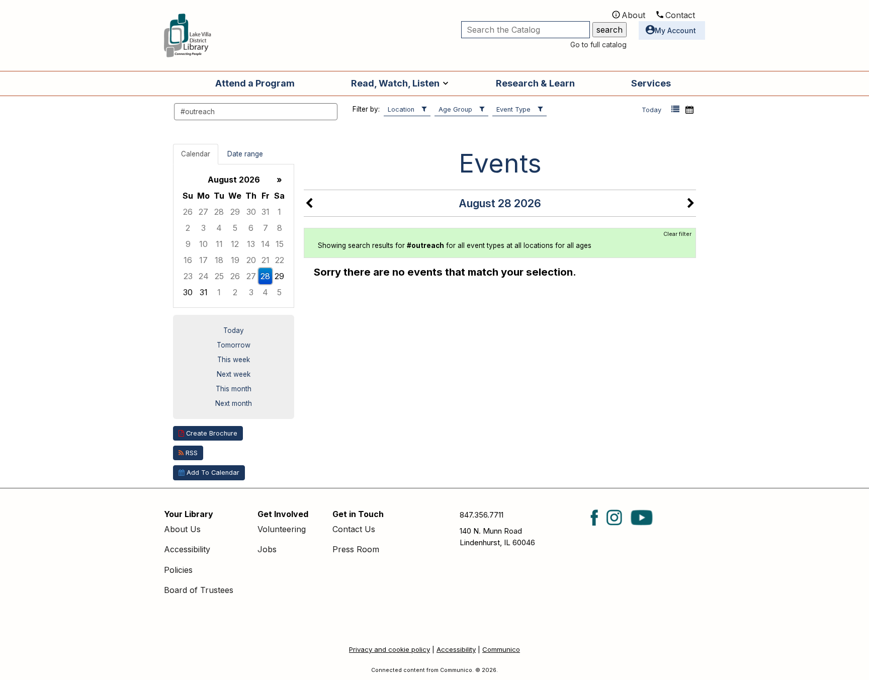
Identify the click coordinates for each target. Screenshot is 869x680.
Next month (233, 403)
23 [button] (188, 276)
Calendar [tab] (195, 154)
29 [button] (235, 212)
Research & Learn (535, 83)
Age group (455, 109)
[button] (675, 109)
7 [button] (265, 228)
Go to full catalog (598, 44)
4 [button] (219, 228)
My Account (675, 30)
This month (233, 389)
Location (401, 109)
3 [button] (203, 228)
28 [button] (219, 212)
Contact (680, 15)
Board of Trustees (198, 590)
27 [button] (203, 212)
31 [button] (266, 212)
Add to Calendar (212, 472)
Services (651, 83)
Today (651, 110)
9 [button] (188, 244)
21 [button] (266, 260)
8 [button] (279, 228)
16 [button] (188, 260)
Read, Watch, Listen (395, 83)
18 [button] (219, 260)
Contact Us (353, 529)
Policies (178, 570)
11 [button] (219, 244)
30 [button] (251, 212)
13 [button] (251, 244)
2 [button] (188, 228)
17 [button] (203, 260)
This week (233, 360)
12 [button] (235, 244)
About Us (182, 529)
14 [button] (265, 244)
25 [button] (219, 276)
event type (513, 109)
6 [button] (250, 228)
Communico (501, 649)
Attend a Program (255, 83)
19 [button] (235, 260)
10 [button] (203, 244)
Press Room (355, 549)
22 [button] (279, 260)
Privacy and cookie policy (389, 649)
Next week (233, 374)
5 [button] (235, 228)
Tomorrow (233, 345)
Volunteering (281, 529)
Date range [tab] (245, 154)
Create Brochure (210, 433)
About (633, 15)
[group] (234, 235)
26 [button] (188, 212)
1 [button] (279, 212)
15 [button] (280, 244)
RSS (191, 453)
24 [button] (204, 276)
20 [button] (251, 260)
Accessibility (187, 549)
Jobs (267, 549)
